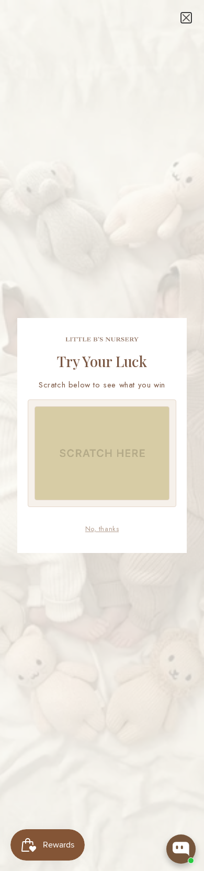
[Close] (186, 18)
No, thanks (102, 529)
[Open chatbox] (181, 849)
